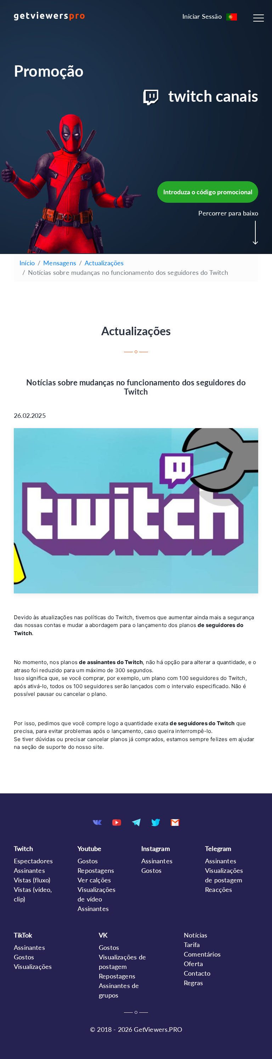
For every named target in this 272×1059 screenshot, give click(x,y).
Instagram (155, 848)
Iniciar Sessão (202, 16)
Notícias (195, 935)
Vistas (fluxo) (32, 880)
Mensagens (59, 263)
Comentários (202, 954)
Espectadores (33, 861)
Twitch (23, 848)
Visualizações (33, 966)
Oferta (193, 964)
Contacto (197, 973)
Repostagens (96, 870)
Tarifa (192, 944)
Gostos (88, 861)
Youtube (89, 848)
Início (27, 263)
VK (103, 935)
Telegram (218, 848)
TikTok (23, 935)
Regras (193, 983)
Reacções (218, 889)
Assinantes (29, 870)
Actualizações (104, 263)
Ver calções (94, 880)
